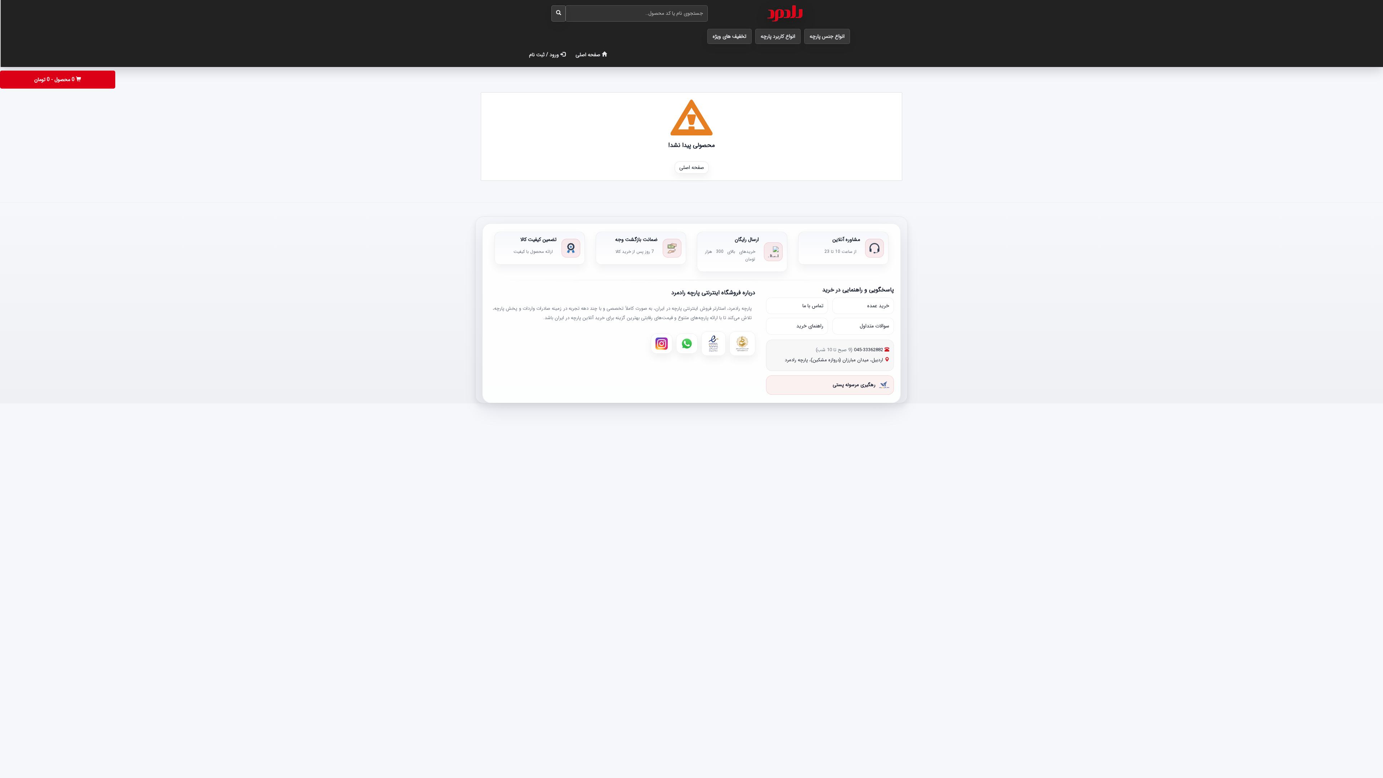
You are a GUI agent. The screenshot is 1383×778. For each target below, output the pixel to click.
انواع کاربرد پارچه (778, 36)
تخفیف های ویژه (729, 36)
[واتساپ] (687, 344)
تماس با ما (812, 306)
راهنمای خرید (809, 326)
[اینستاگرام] (661, 344)
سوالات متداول (874, 326)
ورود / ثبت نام (544, 55)
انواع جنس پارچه (827, 36)
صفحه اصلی (589, 55)
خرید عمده (878, 306)
